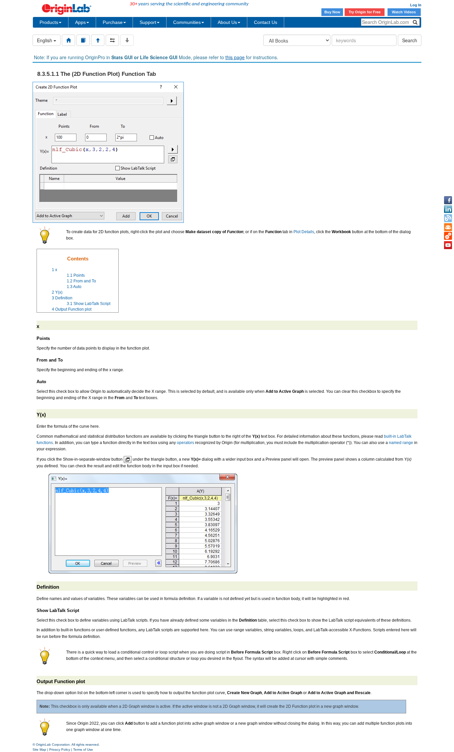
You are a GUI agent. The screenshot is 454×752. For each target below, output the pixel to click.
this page (235, 57)
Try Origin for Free (365, 12)
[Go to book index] (83, 40)
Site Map (39, 749)
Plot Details (303, 231)
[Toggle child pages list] (127, 40)
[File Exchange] (448, 236)
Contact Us (265, 22)
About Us (227, 22)
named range (401, 442)
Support (148, 22)
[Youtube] (448, 245)
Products (49, 22)
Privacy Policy (59, 749)
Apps (80, 22)
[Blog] (448, 218)
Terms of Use (83, 749)
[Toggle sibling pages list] (112, 40)
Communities (187, 22)
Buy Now (332, 12)
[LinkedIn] (448, 209)
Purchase (113, 22)
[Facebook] (448, 200)
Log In (415, 5)
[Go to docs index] (68, 40)
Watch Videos (404, 12)
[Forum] (448, 227)
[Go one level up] (97, 40)
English (45, 40)
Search (409, 40)
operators (185, 442)
